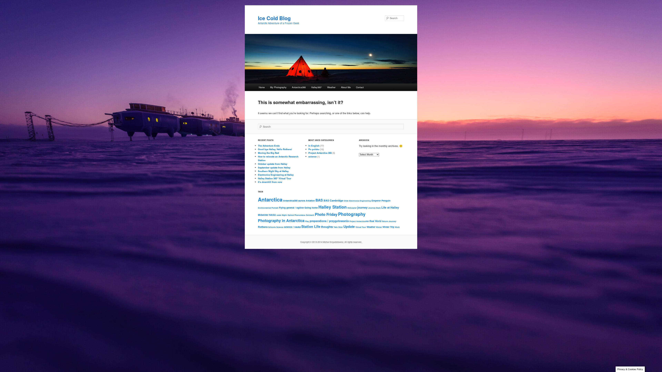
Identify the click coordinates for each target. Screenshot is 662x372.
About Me (346, 87)
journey (362, 207)
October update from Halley (272, 164)
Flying (282, 207)
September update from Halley (274, 167)
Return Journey (389, 221)
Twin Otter (338, 227)
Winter (379, 227)
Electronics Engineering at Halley (276, 174)
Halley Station (332, 207)
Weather (331, 87)
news (279, 215)
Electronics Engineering (360, 200)
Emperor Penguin (381, 200)
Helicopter (352, 207)
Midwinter (263, 214)
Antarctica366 (299, 87)
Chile (346, 200)
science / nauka (292, 227)
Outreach (310, 215)
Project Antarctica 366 (320, 152)
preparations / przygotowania (329, 221)
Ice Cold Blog (274, 18)
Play (307, 221)
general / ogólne (295, 207)
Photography (351, 214)
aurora (301, 200)
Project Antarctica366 (359, 221)
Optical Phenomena (296, 215)
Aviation (310, 200)
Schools (272, 227)
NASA (272, 214)
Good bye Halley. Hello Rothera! (275, 149)
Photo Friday (326, 214)
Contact (360, 87)
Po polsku (313, 149)
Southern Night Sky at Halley (273, 171)
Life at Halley (390, 207)
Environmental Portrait (268, 207)
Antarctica (270, 199)
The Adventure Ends (269, 145)
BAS (319, 200)
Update (349, 226)
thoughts (327, 227)
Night (284, 215)
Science (279, 227)
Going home (311, 207)
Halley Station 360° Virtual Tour (274, 178)
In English (313, 145)
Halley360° (316, 87)
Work (397, 227)
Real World (375, 221)
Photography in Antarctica (281, 220)
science (312, 156)
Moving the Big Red (268, 152)
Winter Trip (388, 227)
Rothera (263, 227)
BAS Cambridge (333, 200)
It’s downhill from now (270, 182)
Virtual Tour (360, 227)
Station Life (310, 226)
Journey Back (374, 207)
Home (262, 87)
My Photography (278, 87)
